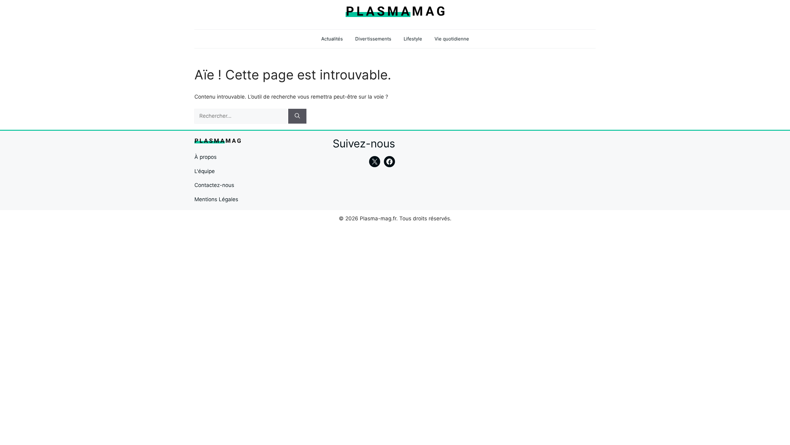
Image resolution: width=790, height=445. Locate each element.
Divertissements (373, 39)
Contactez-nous (214, 185)
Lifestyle (413, 39)
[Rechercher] (297, 116)
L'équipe (204, 171)
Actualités (332, 39)
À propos (205, 157)
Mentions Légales (216, 199)
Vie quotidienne (451, 39)
